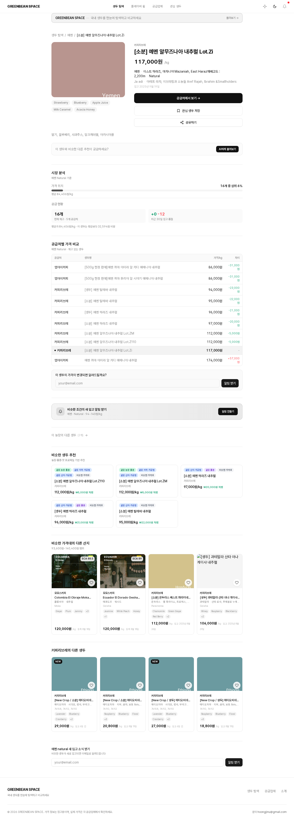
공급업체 (157, 6)
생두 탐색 (118, 6)
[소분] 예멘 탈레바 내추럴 (101, 301)
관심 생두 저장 (191, 111)
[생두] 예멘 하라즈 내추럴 (101, 312)
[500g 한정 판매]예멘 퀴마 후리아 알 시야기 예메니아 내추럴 (124, 278)
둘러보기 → (232, 18)
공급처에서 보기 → (188, 98)
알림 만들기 (228, 411)
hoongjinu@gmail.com (272, 812)
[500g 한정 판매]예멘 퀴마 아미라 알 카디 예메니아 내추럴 (122, 267)
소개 (284, 791)
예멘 (70, 35)
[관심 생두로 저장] (91, 582)
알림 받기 (230, 383)
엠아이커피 (61, 267)
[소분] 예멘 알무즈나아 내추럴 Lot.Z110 (110, 342)
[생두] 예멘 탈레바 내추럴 (101, 290)
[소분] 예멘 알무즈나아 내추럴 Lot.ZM (109, 333)
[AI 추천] (264, 6)
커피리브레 (140, 45)
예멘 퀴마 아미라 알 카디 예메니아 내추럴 (111, 360)
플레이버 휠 (138, 6)
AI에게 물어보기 (227, 149)
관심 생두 (175, 6)
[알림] (284, 6)
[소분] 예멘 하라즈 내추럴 (101, 323)
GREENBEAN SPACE (70, 18)
